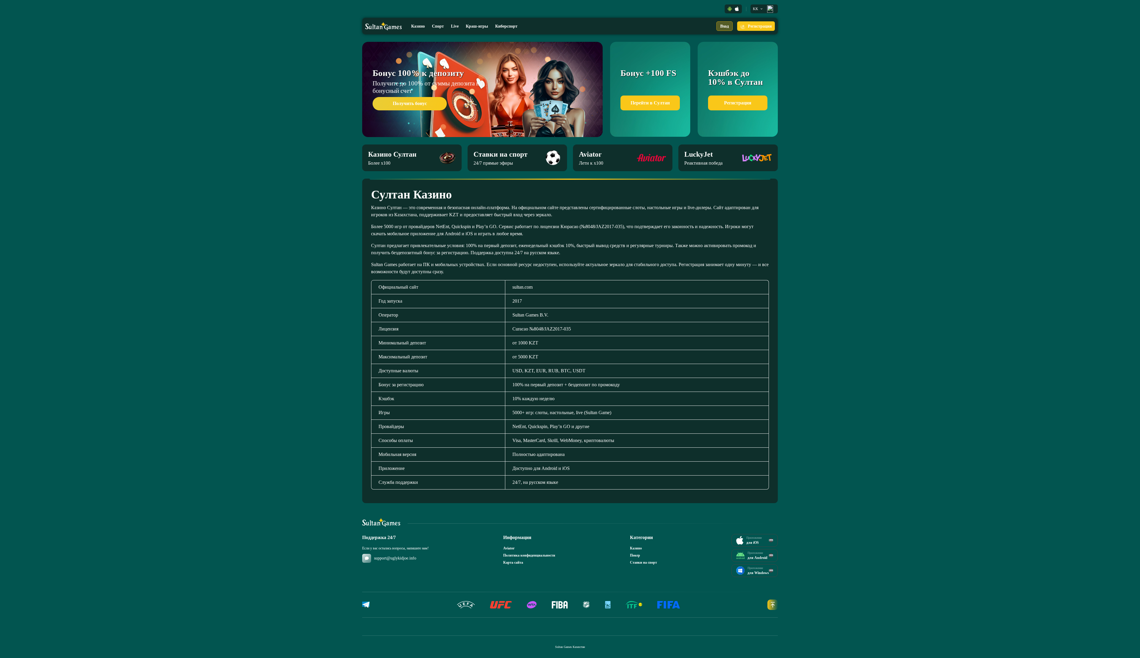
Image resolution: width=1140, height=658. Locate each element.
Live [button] (455, 26)
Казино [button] (418, 26)
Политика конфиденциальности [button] (529, 555)
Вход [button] (724, 26)
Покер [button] (635, 555)
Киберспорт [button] (506, 26)
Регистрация (737, 102)
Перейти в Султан (650, 102)
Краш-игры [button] (477, 26)
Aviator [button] (508, 548)
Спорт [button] (438, 26)
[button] (730, 9)
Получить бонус (410, 103)
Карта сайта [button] (513, 562)
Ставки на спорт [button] (643, 562)
